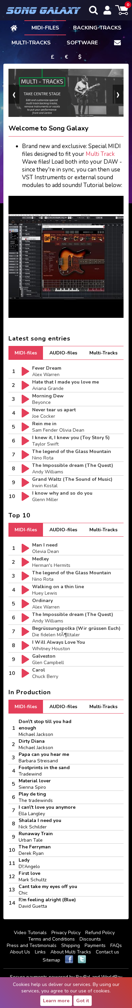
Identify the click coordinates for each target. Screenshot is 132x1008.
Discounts (90, 939)
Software (82, 42)
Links (40, 952)
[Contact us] (117, 42)
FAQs (116, 945)
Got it (82, 1000)
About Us (20, 952)
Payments (95, 945)
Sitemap (51, 960)
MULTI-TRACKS (31, 42)
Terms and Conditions (51, 939)
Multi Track (100, 154)
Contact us (107, 952)
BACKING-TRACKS (97, 28)
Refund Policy (100, 932)
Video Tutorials (30, 932)
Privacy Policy (66, 932)
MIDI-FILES (45, 28)
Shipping (70, 945)
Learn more (56, 1000)
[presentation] (13, 94)
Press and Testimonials (32, 945)
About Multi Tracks (70, 952)
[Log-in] (107, 10)
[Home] (13, 27)
